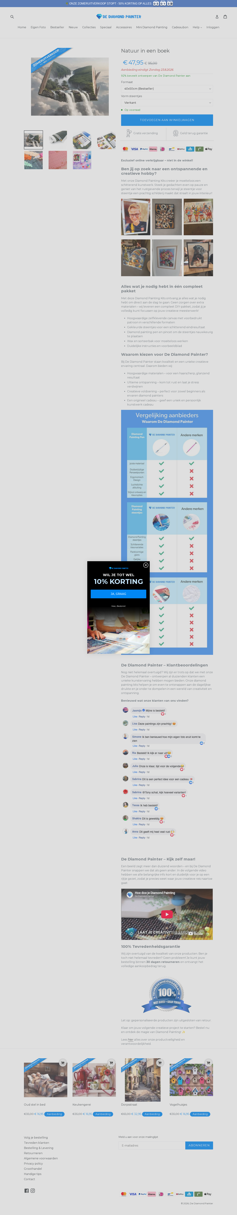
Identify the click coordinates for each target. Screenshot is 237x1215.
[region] (118, 3)
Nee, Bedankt (118, 606)
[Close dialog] (146, 565)
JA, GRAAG (118, 594)
